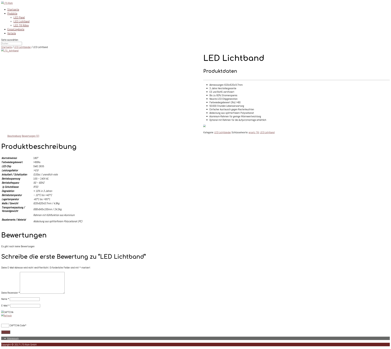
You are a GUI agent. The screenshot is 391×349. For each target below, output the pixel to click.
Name (5, 299)
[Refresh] (6, 315)
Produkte (12, 13)
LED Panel (19, 17)
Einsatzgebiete (15, 29)
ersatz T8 (254, 132)
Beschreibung (14, 136)
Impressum (13, 338)
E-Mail (5, 305)
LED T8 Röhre (21, 25)
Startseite (13, 9)
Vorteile (11, 33)
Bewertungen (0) (30, 136)
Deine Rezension (10, 292)
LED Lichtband (21, 21)
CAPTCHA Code (17, 325)
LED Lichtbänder (22, 47)
